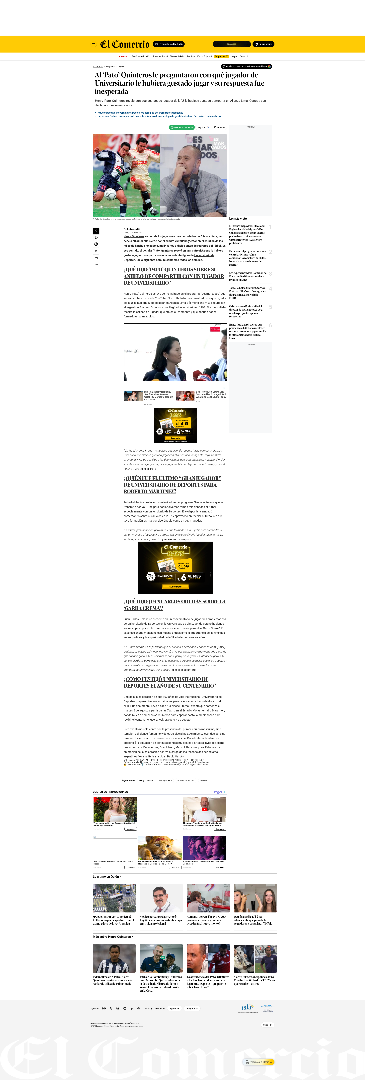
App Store (174, 1006)
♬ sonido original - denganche (193, 764)
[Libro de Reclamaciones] (267, 1006)
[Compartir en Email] (96, 258)
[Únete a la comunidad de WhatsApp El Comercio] (182, 127)
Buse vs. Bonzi (160, 56)
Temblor (191, 56)
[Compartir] (96, 231)
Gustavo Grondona (186, 780)
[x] (111, 1006)
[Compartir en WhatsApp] (96, 237)
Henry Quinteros (146, 780)
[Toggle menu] (94, 44)
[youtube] (125, 1006)
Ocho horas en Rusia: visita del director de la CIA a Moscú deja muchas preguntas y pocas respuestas (245, 311)
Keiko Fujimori (204, 56)
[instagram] (118, 1006)
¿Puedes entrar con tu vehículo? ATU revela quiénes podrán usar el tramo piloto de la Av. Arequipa (113, 917)
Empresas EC (221, 56)
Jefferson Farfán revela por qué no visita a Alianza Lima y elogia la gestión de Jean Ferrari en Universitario (159, 116)
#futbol (147, 764)
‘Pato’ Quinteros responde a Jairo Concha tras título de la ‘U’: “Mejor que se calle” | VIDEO (254, 978)
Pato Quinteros (165, 780)
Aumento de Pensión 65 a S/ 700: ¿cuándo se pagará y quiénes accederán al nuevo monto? (206, 917)
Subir (265, 1023)
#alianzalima (173, 764)
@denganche (130, 760)
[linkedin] (132, 1006)
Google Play (192, 1006)
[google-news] (139, 1006)
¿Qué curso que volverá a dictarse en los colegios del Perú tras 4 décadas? (140, 112)
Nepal (234, 56)
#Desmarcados (134, 764)
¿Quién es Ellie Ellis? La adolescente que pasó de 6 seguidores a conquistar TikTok (253, 917)
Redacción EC (133, 229)
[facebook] (104, 1006)
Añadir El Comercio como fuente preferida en (246, 66)
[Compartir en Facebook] (96, 244)
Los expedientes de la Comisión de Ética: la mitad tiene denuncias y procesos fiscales (247, 276)
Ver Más (203, 780)
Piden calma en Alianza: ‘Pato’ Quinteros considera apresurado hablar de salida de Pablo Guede (112, 978)
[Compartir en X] (96, 251)
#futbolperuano (159, 764)
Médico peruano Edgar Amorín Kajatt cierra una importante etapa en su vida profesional (161, 917)
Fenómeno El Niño (141, 56)
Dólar (242, 56)
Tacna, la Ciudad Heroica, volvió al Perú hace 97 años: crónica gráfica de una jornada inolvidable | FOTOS (247, 293)
